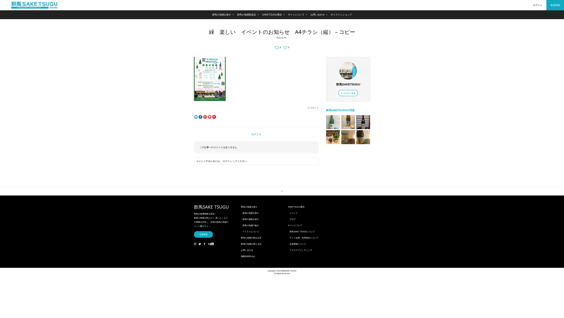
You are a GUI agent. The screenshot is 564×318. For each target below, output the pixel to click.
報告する (314, 108)
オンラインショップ (341, 14)
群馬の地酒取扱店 (246, 14)
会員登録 (555, 5)
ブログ (292, 219)
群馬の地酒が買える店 (251, 244)
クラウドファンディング (300, 250)
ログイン (537, 5)
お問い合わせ (317, 14)
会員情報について (297, 244)
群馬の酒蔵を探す (250, 219)
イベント (293, 213)
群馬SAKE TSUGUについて (302, 231)
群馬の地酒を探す (221, 14)
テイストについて (250, 231)
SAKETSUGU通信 (272, 14)
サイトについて (296, 14)
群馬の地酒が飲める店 (251, 238)
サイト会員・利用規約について (303, 238)
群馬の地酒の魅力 (250, 225)
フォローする (349, 93)
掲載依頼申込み (248, 256)
